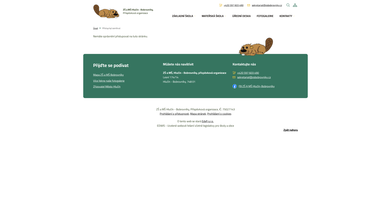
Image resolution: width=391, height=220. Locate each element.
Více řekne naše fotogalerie (108, 81)
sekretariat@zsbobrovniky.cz (267, 5)
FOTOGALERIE (265, 15)
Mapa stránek (198, 113)
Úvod (95, 28)
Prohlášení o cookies (219, 113)
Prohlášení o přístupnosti (174, 113)
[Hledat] (288, 5)
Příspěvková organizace (138, 11)
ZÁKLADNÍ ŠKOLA (182, 15)
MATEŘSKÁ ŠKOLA (213, 15)
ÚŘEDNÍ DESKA (241, 15)
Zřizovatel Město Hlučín (107, 86)
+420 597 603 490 (233, 5)
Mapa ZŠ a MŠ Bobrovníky (108, 75)
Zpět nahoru (290, 130)
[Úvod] (108, 11)
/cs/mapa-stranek (295, 5)
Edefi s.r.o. (208, 121)
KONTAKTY (286, 15)
